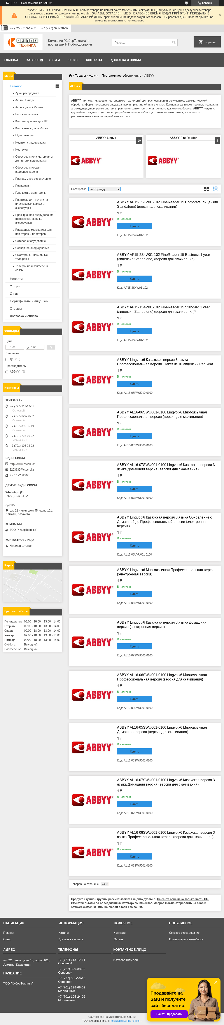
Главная (11, 60)
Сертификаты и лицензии (29, 301)
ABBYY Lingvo (106, 137)
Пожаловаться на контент (125, 1020)
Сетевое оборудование (30, 241)
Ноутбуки (21, 149)
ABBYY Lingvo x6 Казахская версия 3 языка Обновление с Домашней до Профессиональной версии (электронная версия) (164, 521)
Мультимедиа (24, 135)
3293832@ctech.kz (22, 469)
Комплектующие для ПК (31, 121)
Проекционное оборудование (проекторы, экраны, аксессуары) (34, 218)
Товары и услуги (86, 75)
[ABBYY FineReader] (163, 160)
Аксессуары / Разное (29, 107)
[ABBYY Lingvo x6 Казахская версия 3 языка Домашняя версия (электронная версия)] (93, 642)
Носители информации (30, 142)
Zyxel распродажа (27, 93)
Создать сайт (29, 3)
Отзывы (16, 308)
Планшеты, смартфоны (30, 192)
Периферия (22, 185)
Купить (134, 226)
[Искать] (174, 42)
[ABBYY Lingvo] (86, 160)
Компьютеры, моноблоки (31, 128)
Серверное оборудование (32, 248)
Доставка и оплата (126, 60)
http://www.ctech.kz (22, 464)
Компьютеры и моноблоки (186, 939)
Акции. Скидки (24, 100)
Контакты (94, 60)
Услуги (54, 60)
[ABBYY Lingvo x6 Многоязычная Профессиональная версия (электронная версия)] (93, 590)
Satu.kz (131, 1016)
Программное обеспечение (121, 75)
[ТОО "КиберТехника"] (23, 42)
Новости (16, 279)
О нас (72, 60)
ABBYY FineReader (183, 137)
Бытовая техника (26, 114)
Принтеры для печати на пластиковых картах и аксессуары (31, 203)
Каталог (32, 60)
